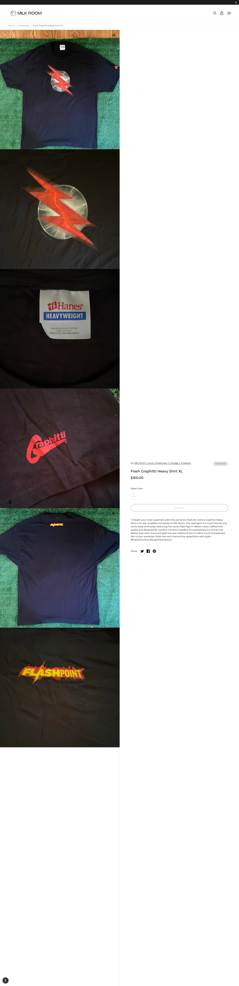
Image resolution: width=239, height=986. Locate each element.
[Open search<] (214, 13)
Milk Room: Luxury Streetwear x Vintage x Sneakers (162, 463)
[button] (5, 980)
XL (134, 496)
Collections (23, 25)
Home (11, 25)
